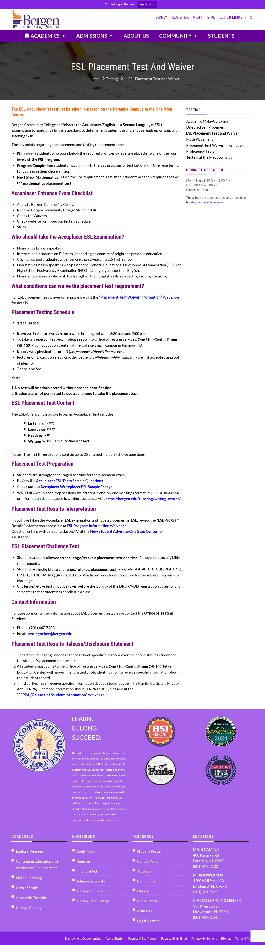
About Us (136, 36)
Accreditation (115, 938)
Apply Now (147, 4)
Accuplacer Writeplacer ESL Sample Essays (76, 487)
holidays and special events (204, 202)
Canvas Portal (148, 861)
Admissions (91, 36)
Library (143, 891)
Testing (193, 110)
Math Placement (199, 139)
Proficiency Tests (200, 151)
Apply (161, 17)
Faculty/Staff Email (174, 938)
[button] (251, 19)
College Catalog (29, 907)
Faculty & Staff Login (142, 938)
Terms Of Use (244, 938)
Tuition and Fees (89, 891)
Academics (45, 36)
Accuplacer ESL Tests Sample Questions (69, 481)
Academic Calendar (31, 897)
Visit (197, 17)
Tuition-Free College (93, 901)
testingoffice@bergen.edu (49, 634)
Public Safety (147, 901)
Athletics (144, 911)
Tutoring (144, 871)
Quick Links (230, 17)
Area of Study (27, 887)
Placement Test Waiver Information (215, 145)
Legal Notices (148, 920)
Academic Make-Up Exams (207, 121)
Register (180, 17)
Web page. (97, 525)
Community (175, 36)
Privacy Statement (204, 938)
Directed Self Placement (206, 127)
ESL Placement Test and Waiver (212, 133)
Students (221, 36)
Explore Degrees (29, 851)
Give (211, 17)
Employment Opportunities (83, 938)
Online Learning (29, 877)
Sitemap (225, 938)
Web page (139, 297)
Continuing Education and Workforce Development (37, 864)
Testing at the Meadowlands (209, 157)
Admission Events (90, 881)
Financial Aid (86, 871)
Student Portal (149, 851)
